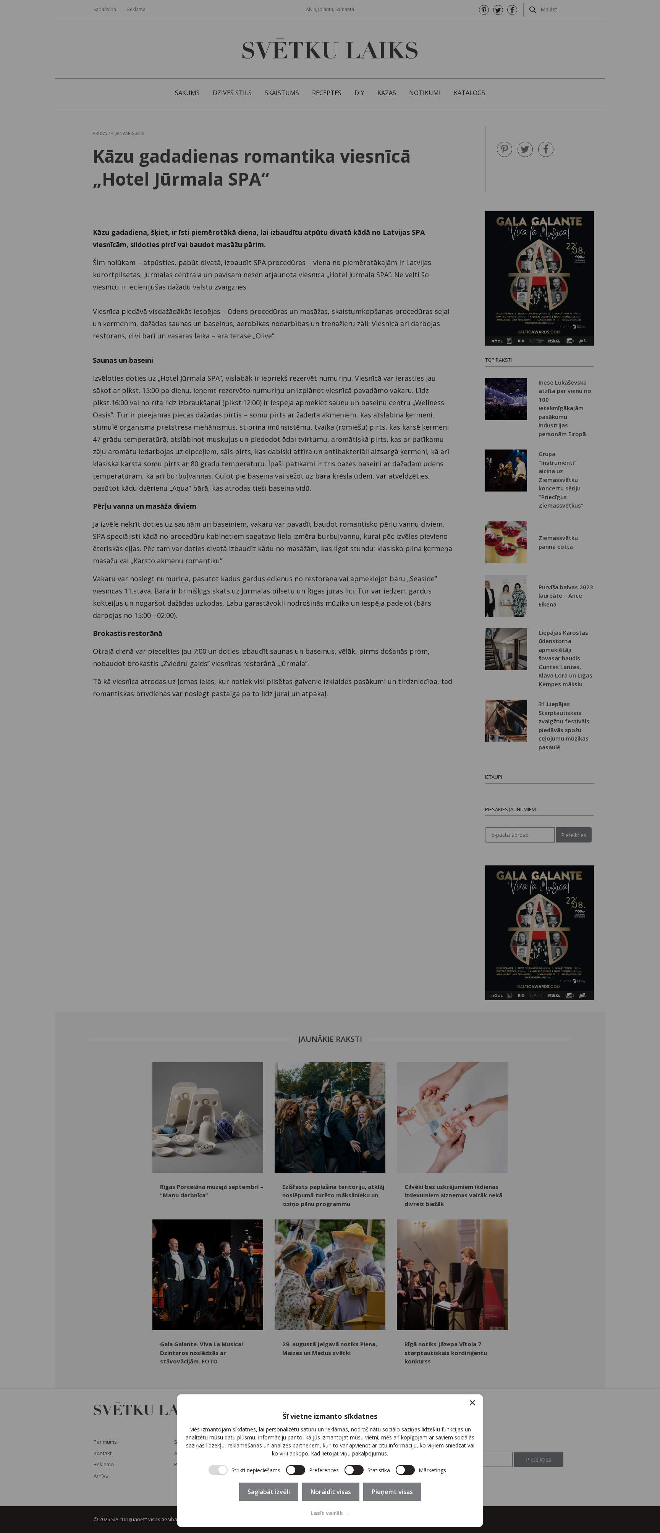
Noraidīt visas (331, 1492)
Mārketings (432, 1470)
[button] (472, 1402)
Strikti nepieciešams (255, 1470)
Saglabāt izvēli (268, 1492)
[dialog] (330, 1460)
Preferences (324, 1470)
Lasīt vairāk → (330, 1513)
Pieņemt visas (392, 1492)
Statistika (378, 1470)
